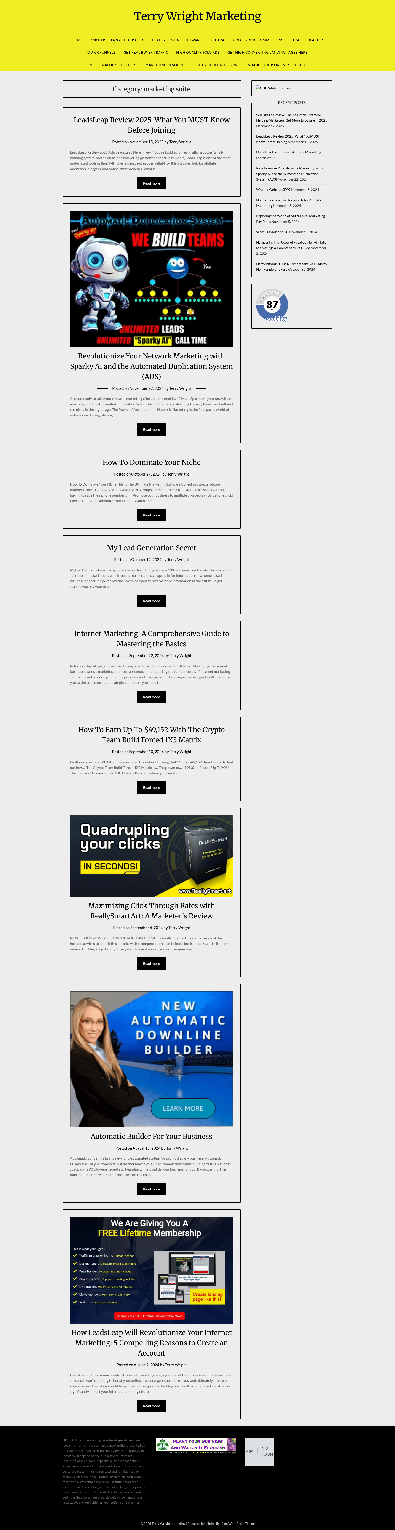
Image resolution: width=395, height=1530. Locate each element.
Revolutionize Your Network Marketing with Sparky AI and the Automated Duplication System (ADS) (151, 366)
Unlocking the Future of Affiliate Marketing (288, 152)
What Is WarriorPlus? (272, 232)
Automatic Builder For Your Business (151, 1136)
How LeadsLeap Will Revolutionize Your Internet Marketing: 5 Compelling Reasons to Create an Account (152, 1342)
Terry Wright (180, 141)
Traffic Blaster (307, 40)
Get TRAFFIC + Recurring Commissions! (247, 40)
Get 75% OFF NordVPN (217, 65)
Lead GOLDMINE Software (177, 40)
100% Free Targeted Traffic (117, 40)
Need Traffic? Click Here (113, 65)
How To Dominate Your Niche (152, 462)
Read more (151, 183)
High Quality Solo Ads (198, 52)
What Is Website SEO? (273, 189)
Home (77, 40)
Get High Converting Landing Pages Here (267, 52)
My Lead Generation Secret (151, 547)
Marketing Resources (167, 65)
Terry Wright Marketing (197, 16)
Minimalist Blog (216, 1523)
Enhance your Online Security (275, 65)
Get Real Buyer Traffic (146, 52)
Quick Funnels (101, 52)
